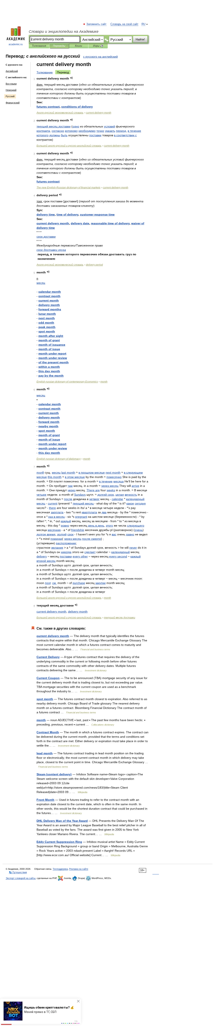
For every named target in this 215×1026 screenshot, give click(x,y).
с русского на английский (100, 56)
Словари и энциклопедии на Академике (63, 31)
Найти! (140, 39)
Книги (78, 45)
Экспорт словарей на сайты (20, 878)
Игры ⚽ (98, 45)
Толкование (45, 72)
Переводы (59, 45)
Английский (12, 71)
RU (143, 24)
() (54, 774)
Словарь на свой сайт (124, 24)
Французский (13, 102)
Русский (10, 96)
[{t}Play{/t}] (71, 77)
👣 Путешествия (18, 872)
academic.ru (16, 44)
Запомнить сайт (96, 24)
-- (69, 145)
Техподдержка (60, 869)
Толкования (39, 45)
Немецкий (11, 90)
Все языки (11, 83)
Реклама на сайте (78, 869)
